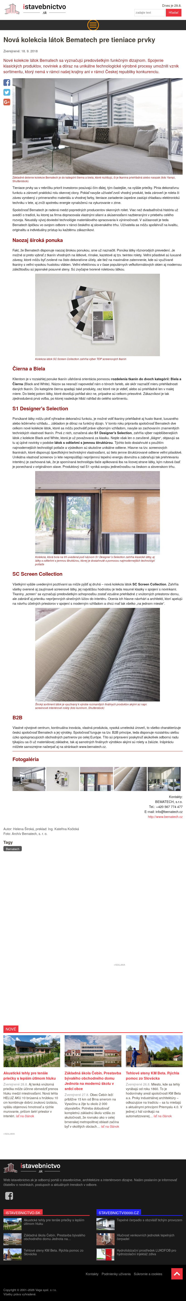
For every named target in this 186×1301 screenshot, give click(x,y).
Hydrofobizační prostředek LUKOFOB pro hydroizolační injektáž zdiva (146, 1252)
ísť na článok (25, 1116)
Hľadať (174, 12)
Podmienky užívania (116, 1273)
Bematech (12, 849)
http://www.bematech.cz (165, 816)
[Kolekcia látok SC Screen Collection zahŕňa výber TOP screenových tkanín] (97, 354)
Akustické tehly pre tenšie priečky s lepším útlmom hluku (54, 1222)
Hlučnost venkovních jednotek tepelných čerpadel (145, 1237)
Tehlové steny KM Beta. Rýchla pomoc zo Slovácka (53, 1252)
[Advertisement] (93, 908)
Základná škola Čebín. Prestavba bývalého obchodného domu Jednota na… (54, 1237)
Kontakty (92, 1273)
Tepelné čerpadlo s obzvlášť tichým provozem (149, 1220)
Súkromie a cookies (148, 1273)
